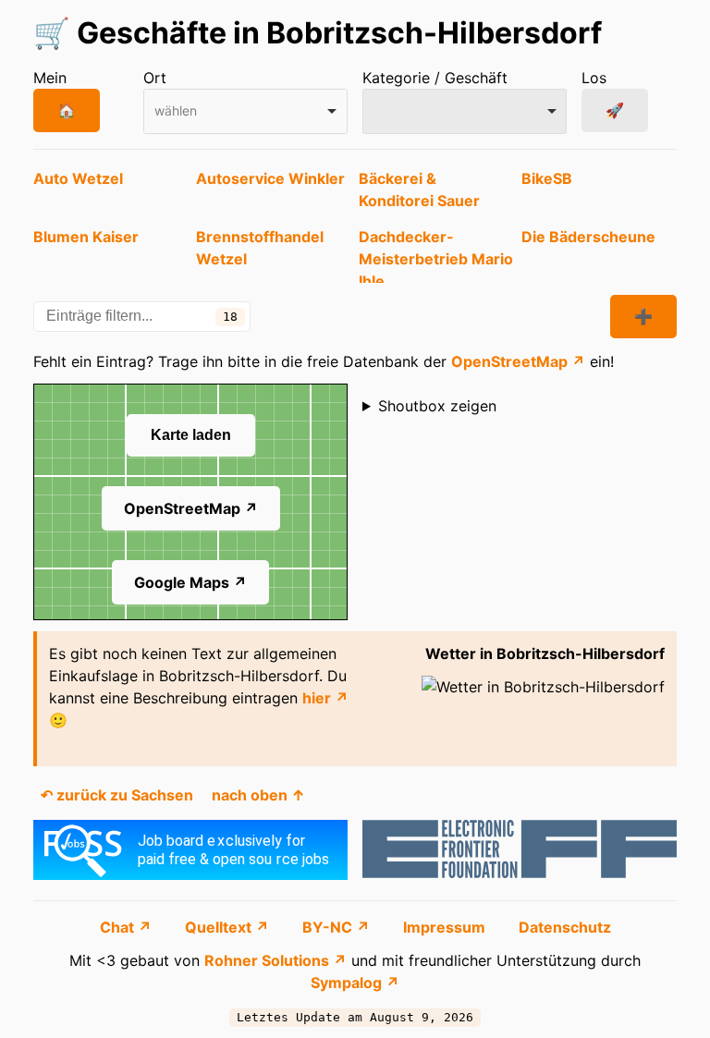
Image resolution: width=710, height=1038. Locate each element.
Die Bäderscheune (588, 236)
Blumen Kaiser (86, 236)
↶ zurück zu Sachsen (117, 795)
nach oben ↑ (258, 795)
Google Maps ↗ (190, 582)
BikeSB (546, 178)
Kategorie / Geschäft (435, 77)
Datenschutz (565, 927)
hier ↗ (325, 698)
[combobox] (245, 111)
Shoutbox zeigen (437, 406)
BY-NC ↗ (337, 927)
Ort (154, 77)
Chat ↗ (127, 927)
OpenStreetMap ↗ (518, 361)
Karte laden (191, 435)
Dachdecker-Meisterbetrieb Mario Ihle (436, 258)
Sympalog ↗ (355, 982)
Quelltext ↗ (229, 927)
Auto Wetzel (78, 178)
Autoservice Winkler (270, 178)
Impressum (446, 927)
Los (593, 77)
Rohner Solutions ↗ (275, 960)
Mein (50, 77)
